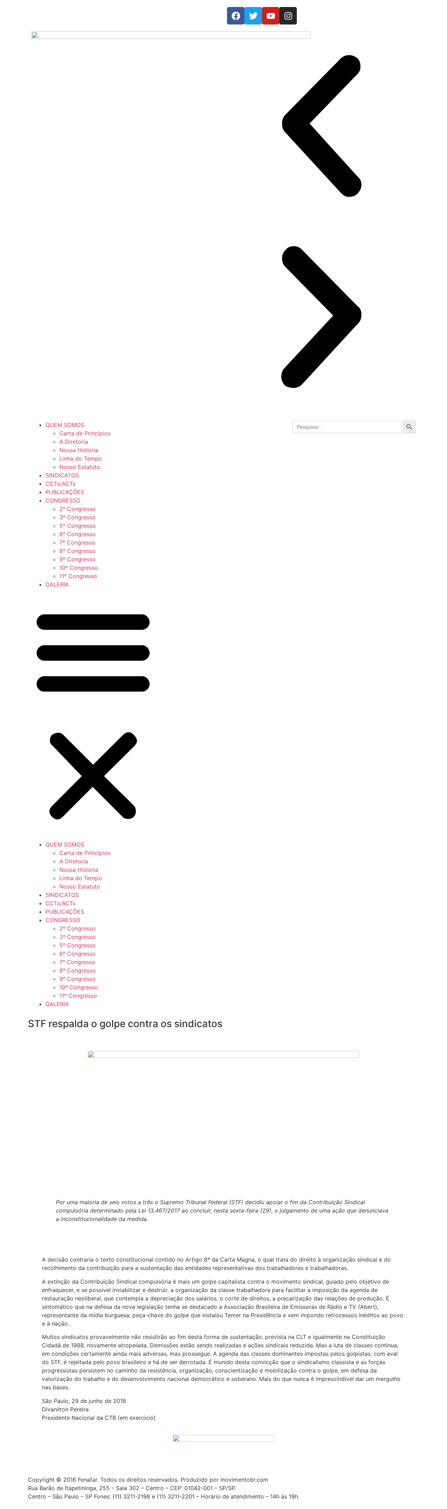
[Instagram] (288, 15)
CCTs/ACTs (60, 483)
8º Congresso (77, 550)
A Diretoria (73, 441)
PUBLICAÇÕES (64, 492)
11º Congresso (78, 576)
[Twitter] (253, 15)
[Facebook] (235, 15)
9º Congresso (77, 559)
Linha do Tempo (80, 458)
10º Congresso (78, 567)
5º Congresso (77, 525)
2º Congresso (77, 508)
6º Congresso (77, 534)
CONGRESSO (62, 500)
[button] (321, 127)
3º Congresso (77, 517)
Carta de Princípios (84, 433)
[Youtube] (270, 15)
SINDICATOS (62, 475)
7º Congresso (77, 542)
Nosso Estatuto (79, 466)
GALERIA (57, 584)
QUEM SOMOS (64, 424)
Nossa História (78, 450)
